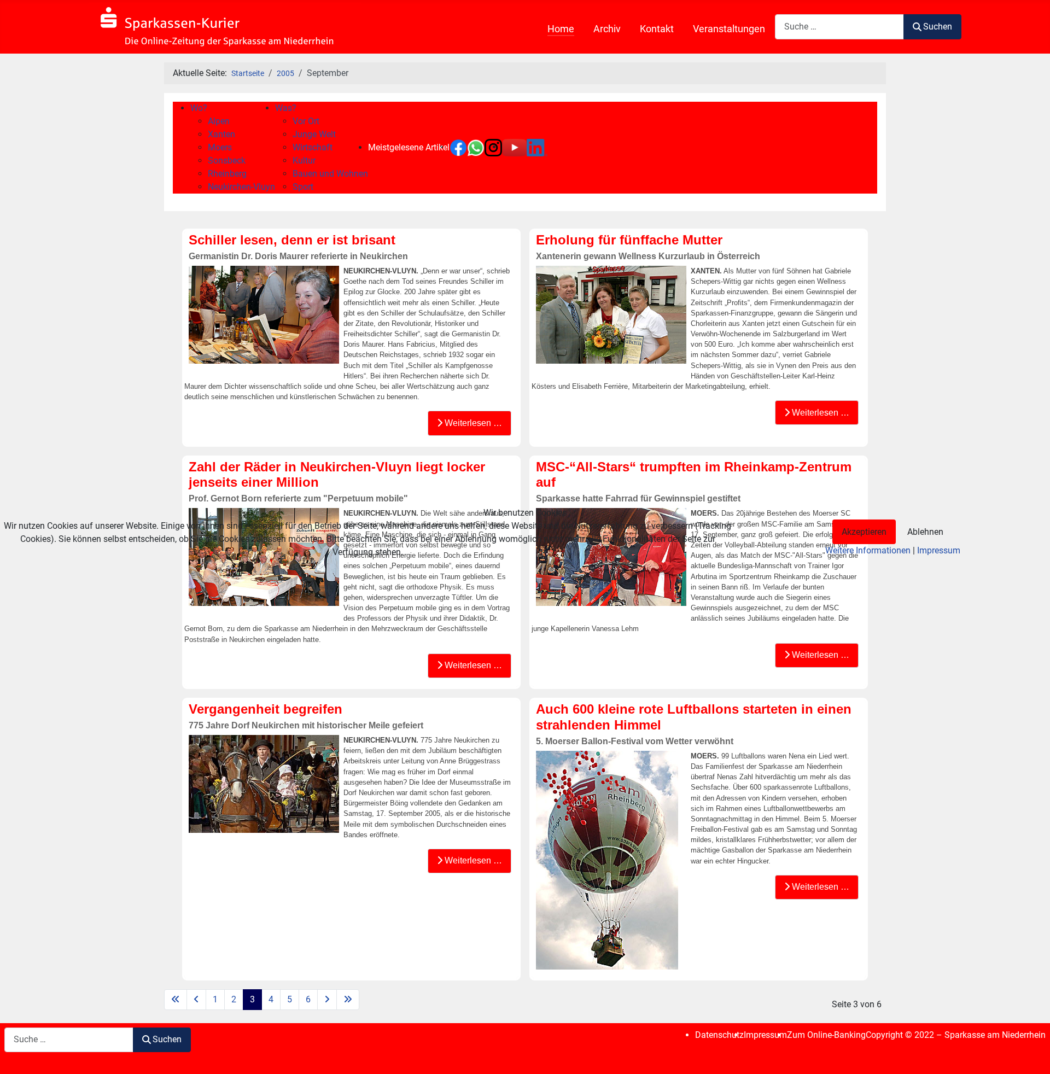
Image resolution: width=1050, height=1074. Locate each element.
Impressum (938, 550)
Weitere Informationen (868, 550)
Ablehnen (925, 532)
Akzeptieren (864, 532)
